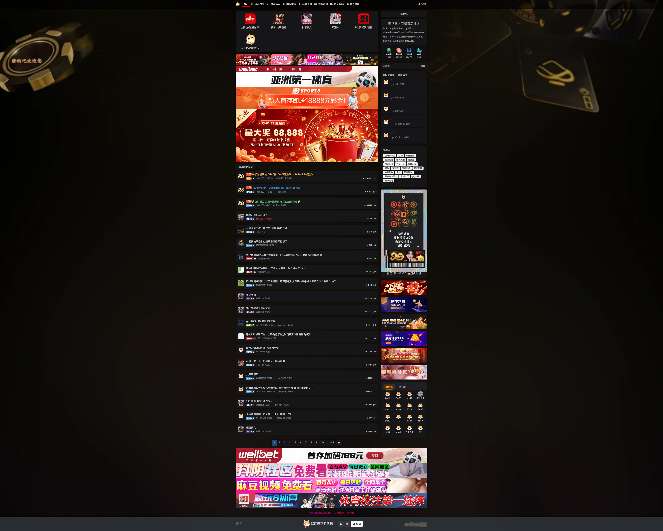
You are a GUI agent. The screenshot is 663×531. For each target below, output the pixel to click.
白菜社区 (400, 164)
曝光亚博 (410, 156)
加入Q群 (354, 4)
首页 (246, 4)
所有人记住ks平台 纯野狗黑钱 (262, 348)
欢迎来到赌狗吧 (322, 523)
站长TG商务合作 (250, 48)
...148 (331, 442)
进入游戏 (416, 273)
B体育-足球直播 (363, 27)
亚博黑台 (408, 172)
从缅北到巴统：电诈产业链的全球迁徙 (266, 228)
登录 (423, 4)
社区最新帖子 (245, 166)
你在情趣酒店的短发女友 (259, 401)
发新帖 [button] (404, 13)
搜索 (423, 66)
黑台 (387, 168)
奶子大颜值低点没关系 (258, 308)
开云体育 (418, 168)
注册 (345, 524)
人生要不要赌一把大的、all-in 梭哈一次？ (269, 414)
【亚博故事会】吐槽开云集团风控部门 (266, 241)
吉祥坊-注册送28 (250, 27)
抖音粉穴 (307, 27)
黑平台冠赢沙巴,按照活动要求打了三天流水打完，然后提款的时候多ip (284, 255)
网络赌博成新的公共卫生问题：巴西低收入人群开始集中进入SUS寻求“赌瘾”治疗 (291, 281)
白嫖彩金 (406, 168)
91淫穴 (335, 27)
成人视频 (338, 4)
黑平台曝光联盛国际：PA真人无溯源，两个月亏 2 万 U (276, 268)
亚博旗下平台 (391, 177)
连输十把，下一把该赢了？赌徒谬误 (265, 361)
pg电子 (415, 177)
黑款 (398, 172)
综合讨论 (259, 4)
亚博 (400, 156)
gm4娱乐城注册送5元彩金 (260, 321)
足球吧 (395, 168)
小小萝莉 (251, 294)
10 (322, 442)
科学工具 (306, 4)
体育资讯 (322, 4)
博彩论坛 (389, 181)
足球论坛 (389, 160)
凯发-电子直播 (278, 27)
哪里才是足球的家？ (257, 215)
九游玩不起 (252, 374)
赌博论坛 (412, 164)
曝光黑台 (291, 4)
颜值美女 (251, 427)
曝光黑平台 (390, 156)
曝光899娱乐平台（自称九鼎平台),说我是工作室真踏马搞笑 (278, 334)
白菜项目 (275, 4)
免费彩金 (389, 172)
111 (393, 133)
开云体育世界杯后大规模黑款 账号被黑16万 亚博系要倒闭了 (278, 387)
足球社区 (405, 177)
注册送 (411, 160)
